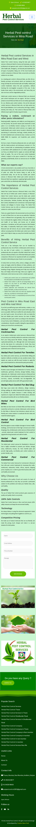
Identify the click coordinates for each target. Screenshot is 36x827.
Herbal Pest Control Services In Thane (14, 713)
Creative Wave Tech (23, 823)
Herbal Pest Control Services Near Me (14, 745)
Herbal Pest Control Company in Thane (14, 729)
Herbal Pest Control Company (11, 726)
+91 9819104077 (26, 2)
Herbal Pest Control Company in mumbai (15, 735)
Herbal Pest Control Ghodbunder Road (14, 716)
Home (13, 40)
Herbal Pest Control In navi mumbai (13, 739)
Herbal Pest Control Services (11, 706)
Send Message (18, 574)
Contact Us (7, 683)
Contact (4, 765)
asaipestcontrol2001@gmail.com (14, 789)
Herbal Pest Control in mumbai (12, 742)
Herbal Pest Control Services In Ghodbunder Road (16, 721)
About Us (4, 760)
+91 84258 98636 (20, 5)
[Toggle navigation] (32, 17)
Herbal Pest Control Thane (10, 710)
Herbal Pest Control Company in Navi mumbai (17, 732)
